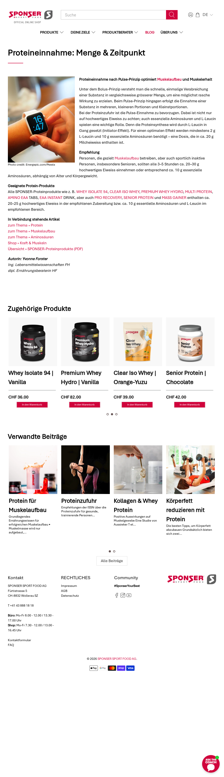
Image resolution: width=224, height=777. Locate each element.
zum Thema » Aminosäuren (31, 237)
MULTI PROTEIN (198, 191)
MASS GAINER (174, 197)
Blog (149, 32)
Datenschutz (70, 596)
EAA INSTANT (51, 197)
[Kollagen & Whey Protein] (138, 469)
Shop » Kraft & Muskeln (27, 243)
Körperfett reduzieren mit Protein (185, 510)
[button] (208, 14)
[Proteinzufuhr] (85, 469)
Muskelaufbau (169, 79)
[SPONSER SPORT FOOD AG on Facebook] (116, 596)
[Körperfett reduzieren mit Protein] (190, 469)
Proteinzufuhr (79, 500)
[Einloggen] (190, 14)
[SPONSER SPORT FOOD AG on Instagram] (122, 596)
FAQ (11, 645)
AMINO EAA (18, 197)
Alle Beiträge (112, 560)
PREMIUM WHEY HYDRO (162, 191)
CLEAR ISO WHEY (124, 191)
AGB (64, 591)
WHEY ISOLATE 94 (92, 191)
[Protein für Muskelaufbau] (33, 469)
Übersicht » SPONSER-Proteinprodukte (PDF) (45, 248)
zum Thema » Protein (25, 225)
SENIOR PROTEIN (139, 197)
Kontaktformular (19, 640)
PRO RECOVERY (108, 197)
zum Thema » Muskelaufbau (31, 231)
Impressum (69, 586)
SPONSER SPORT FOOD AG (117, 659)
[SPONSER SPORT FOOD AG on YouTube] (128, 596)
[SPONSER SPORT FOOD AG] (30, 14)
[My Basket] (197, 14)
